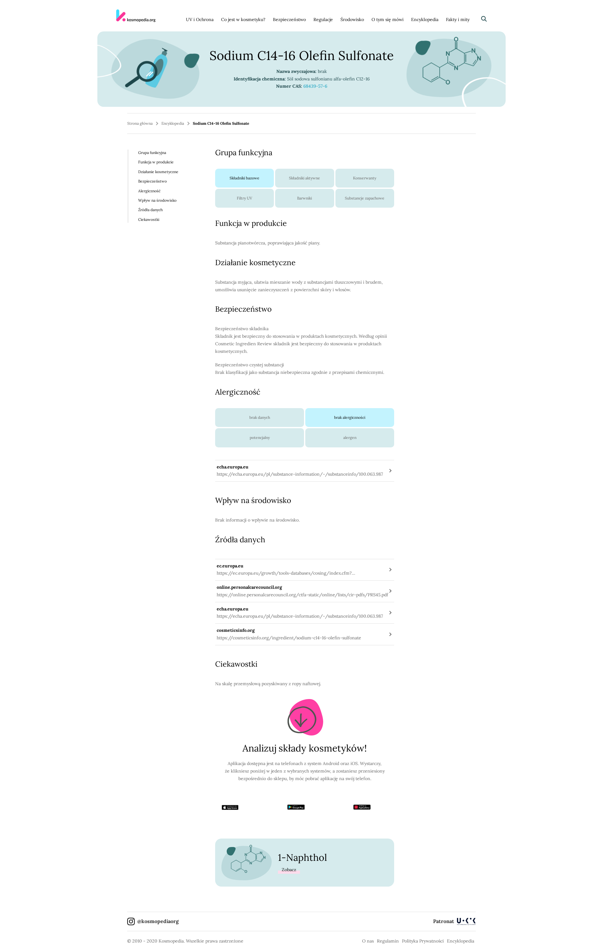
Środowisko (352, 19)
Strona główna (140, 123)
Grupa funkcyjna (152, 152)
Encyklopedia (424, 19)
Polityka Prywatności (423, 941)
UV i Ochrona (200, 19)
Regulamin (388, 941)
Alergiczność (149, 190)
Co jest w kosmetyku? (243, 19)
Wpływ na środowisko (157, 200)
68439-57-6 (315, 86)
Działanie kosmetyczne (158, 171)
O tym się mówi (388, 19)
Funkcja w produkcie (156, 162)
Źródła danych (150, 209)
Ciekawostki (148, 219)
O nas (368, 941)
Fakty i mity (458, 19)
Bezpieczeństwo (289, 19)
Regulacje (323, 19)
